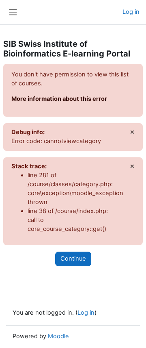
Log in (131, 11)
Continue (73, 258)
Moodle (58, 336)
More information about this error (59, 98)
